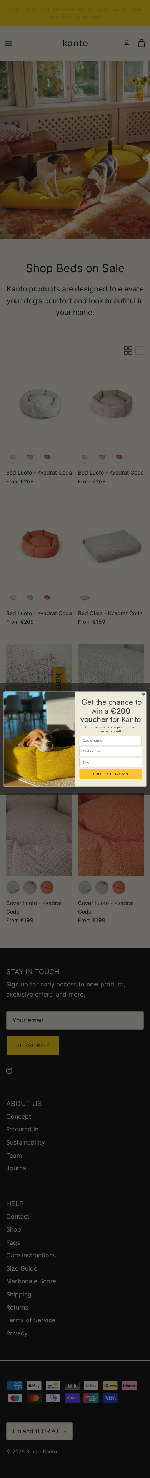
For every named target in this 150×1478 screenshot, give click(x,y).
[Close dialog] (143, 694)
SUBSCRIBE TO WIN (110, 773)
